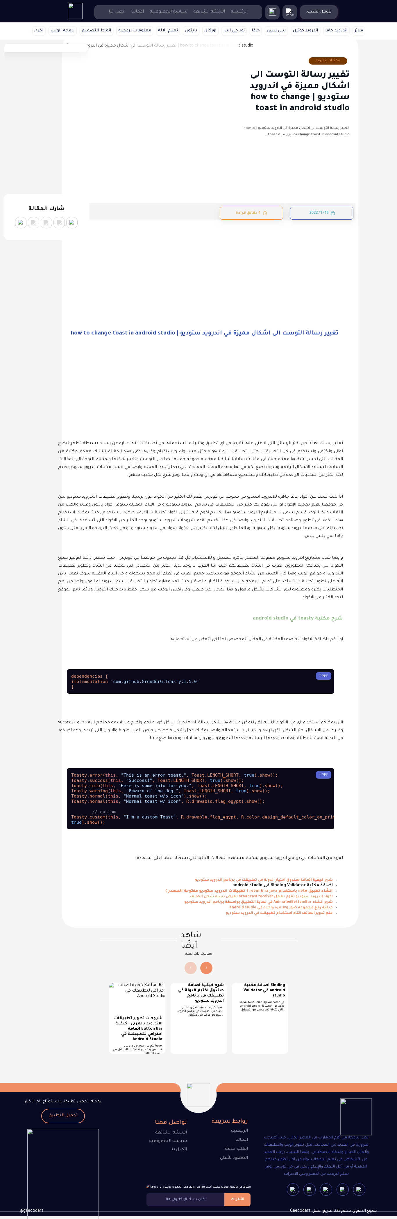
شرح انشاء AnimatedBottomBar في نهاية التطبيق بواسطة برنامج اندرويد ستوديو (258, 902)
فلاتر (359, 31)
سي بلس (276, 31)
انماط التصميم (96, 31)
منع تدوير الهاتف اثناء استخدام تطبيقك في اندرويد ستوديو (279, 913)
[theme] (289, 12)
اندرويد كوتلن (305, 31)
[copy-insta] (20, 222)
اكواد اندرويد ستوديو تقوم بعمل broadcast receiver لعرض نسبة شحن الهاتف (261, 897)
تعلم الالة (168, 31)
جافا (256, 31)
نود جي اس (234, 31)
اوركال (210, 31)
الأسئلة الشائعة (209, 12)
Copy (323, 676)
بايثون (191, 31)
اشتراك (237, 1199)
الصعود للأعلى (234, 1158)
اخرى (39, 31)
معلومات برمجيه (134, 31)
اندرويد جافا (336, 31)
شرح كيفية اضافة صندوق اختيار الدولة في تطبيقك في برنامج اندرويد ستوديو (264, 880)
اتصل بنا (117, 12)
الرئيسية (239, 12)
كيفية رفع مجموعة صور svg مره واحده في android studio (281, 908)
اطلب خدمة (236, 1149)
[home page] (75, 18)
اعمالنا (137, 12)
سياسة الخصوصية (168, 12)
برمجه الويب (63, 31)
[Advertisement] (200, 262)
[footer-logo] (351, 1118)
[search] (272, 12)
